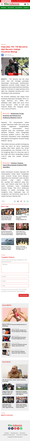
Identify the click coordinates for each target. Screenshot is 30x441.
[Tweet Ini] (18, 201)
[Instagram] (15, 428)
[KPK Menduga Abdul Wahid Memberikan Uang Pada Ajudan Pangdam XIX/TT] (7, 211)
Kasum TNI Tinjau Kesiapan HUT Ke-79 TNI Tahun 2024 (21, 248)
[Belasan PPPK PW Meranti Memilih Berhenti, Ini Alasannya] (15, 315)
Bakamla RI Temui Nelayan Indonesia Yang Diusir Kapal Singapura (6, 248)
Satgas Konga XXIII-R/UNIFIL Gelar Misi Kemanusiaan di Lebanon (7, 393)
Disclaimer (22, 433)
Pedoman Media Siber (9, 434)
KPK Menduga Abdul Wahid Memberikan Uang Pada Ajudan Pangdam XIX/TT (6, 218)
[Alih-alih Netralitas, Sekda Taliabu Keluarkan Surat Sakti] (15, 371)
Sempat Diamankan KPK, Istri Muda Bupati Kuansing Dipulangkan (7, 233)
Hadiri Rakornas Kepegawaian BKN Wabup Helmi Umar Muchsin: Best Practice (22, 233)
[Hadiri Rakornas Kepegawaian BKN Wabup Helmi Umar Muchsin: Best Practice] (22, 226)
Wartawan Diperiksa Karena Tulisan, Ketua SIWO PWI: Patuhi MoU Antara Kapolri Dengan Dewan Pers (19, 345)
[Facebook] (9, 428)
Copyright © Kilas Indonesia (15, 437)
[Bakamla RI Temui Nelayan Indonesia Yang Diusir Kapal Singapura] (7, 241)
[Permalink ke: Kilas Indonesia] (2, 55)
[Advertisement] (15, 25)
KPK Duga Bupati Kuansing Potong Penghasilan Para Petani (19, 338)
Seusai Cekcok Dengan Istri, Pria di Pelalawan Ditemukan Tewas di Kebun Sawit (19, 330)
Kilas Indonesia (8, 54)
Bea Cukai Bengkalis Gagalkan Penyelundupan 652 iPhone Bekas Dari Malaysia (21, 218)
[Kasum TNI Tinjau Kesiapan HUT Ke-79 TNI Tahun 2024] (22, 241)
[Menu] (2, 4)
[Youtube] (18, 428)
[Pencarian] (28, 4)
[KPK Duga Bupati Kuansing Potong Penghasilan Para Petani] (6, 338)
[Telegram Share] (24, 201)
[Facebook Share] (15, 201)
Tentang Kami (14, 433)
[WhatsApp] (21, 428)
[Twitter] (12, 428)
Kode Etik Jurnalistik (21, 434)
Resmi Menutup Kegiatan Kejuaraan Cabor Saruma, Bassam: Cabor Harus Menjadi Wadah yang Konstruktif (19, 352)
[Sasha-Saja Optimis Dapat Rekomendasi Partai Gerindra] (22, 400)
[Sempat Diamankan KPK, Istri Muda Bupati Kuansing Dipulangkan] (7, 226)
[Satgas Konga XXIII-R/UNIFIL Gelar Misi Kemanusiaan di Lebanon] (8, 387)
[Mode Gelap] (25, 4)
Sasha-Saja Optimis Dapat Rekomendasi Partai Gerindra (21, 406)
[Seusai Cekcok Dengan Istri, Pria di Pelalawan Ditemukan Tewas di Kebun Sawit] (6, 331)
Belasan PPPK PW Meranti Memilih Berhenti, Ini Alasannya (14, 325)
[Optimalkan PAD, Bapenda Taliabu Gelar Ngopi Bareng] (8, 400)
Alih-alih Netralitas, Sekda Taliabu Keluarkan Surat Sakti (14, 380)
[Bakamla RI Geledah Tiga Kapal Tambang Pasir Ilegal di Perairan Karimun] (22, 387)
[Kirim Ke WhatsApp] (27, 201)
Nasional (3, 44)
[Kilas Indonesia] (11, 4)
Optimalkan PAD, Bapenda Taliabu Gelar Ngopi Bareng (7, 406)
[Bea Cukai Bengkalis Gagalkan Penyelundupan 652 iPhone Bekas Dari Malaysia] (22, 211)
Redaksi (7, 433)
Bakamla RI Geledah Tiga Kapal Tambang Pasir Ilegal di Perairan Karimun (21, 393)
